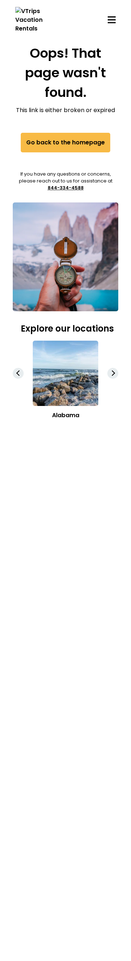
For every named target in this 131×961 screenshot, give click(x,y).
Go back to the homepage (65, 142)
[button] (112, 373)
